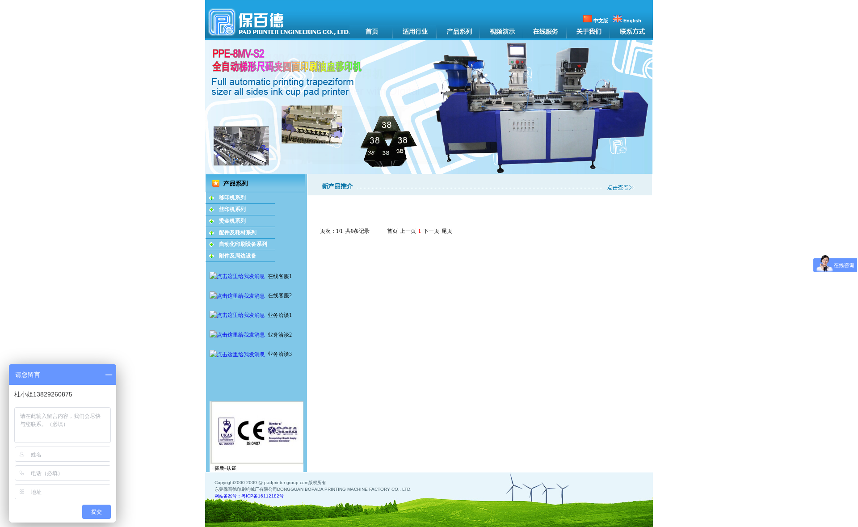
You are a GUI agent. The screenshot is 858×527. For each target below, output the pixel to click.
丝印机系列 (232, 209)
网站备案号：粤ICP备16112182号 (249, 495)
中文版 (600, 20)
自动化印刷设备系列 (243, 244)
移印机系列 (232, 197)
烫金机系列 (232, 221)
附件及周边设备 (238, 256)
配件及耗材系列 (238, 232)
